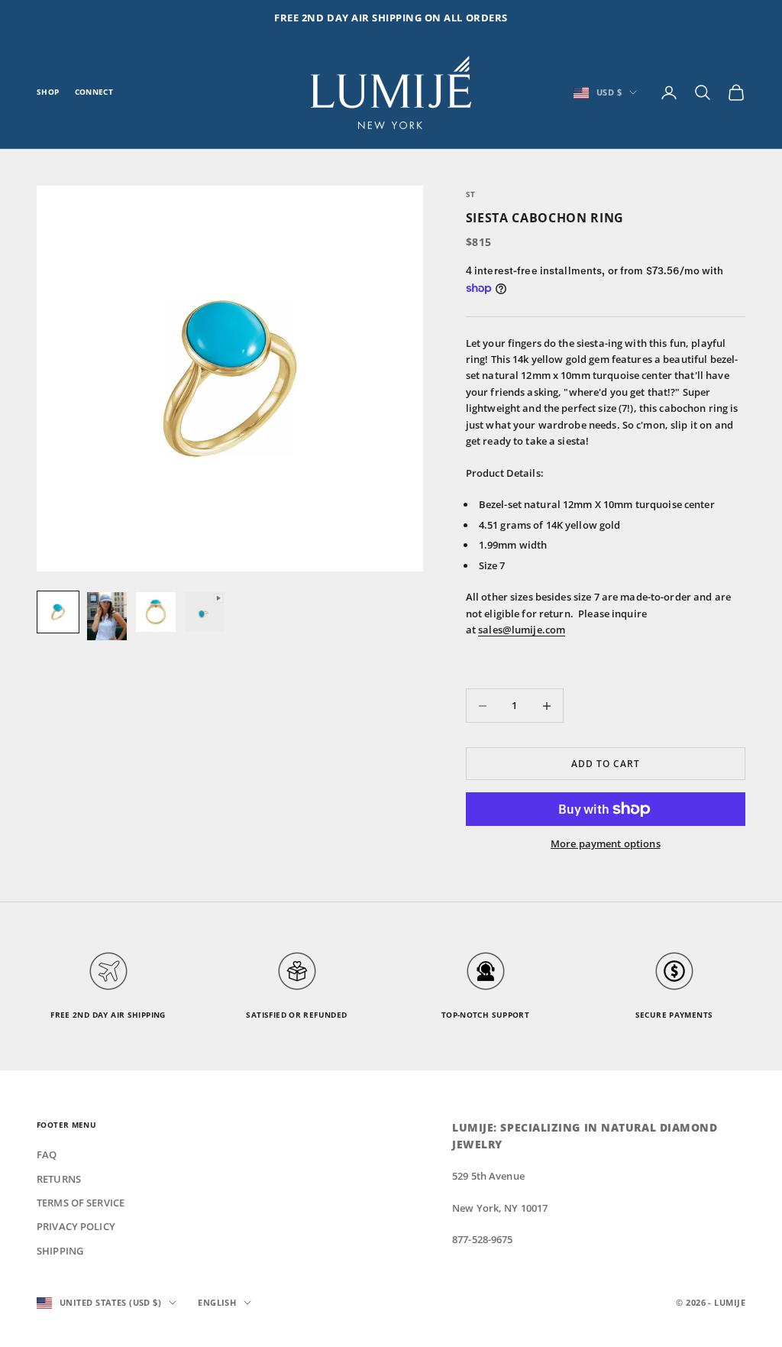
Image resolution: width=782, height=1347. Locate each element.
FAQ (47, 1154)
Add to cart (605, 763)
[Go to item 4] (204, 612)
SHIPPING (60, 1251)
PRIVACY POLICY (76, 1226)
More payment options (606, 843)
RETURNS (59, 1179)
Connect (94, 92)
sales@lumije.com (521, 629)
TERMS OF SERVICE (80, 1202)
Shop (48, 92)
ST (471, 194)
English (217, 1302)
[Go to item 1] (58, 612)
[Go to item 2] (107, 616)
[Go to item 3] (155, 612)
